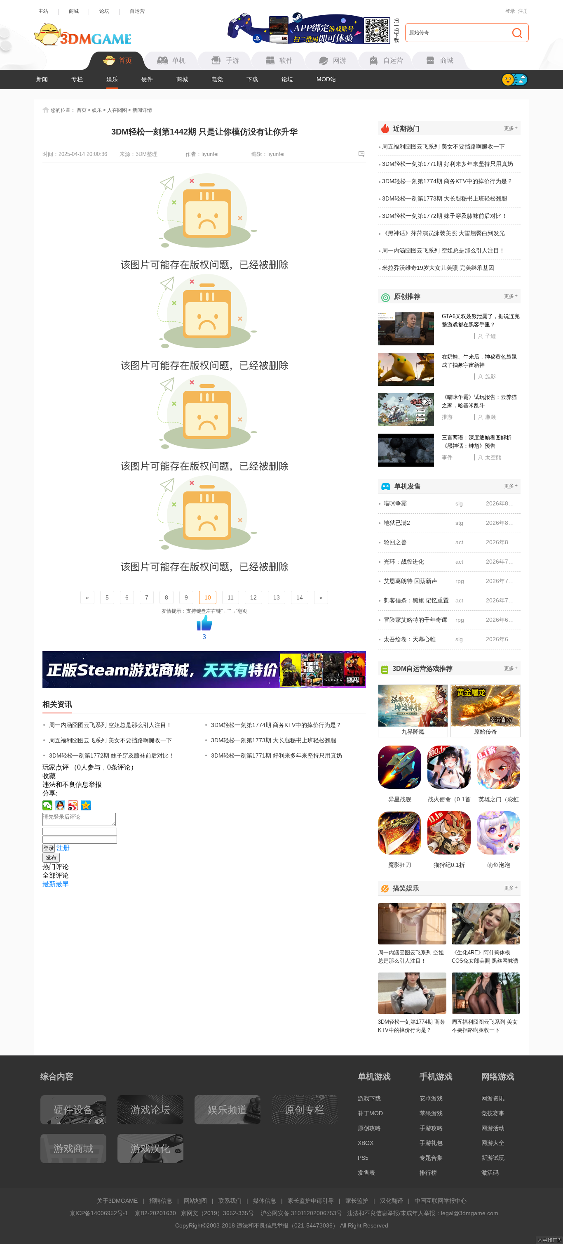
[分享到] (86, 805)
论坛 (104, 11)
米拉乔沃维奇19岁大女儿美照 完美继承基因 (438, 267)
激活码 (490, 1172)
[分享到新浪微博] (73, 805)
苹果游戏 (431, 1113)
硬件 (147, 79)
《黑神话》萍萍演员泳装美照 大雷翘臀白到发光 (443, 233)
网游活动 (492, 1128)
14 (299, 597)
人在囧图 (117, 110)
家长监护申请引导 (311, 1200)
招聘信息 (160, 1200)
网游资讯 (492, 1098)
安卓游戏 (431, 1098)
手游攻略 (431, 1128)
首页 (82, 110)
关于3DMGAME (117, 1200)
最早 (62, 884)
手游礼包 (431, 1143)
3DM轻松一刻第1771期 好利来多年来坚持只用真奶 (276, 755)
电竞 (217, 79)
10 (207, 597)
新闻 (42, 79)
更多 (511, 128)
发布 (51, 858)
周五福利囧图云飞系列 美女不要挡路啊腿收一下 (110, 740)
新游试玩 (492, 1157)
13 (276, 597)
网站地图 (195, 1200)
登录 (510, 11)
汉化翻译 (391, 1200)
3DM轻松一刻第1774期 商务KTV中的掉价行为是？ (276, 725)
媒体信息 (264, 1200)
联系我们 (230, 1200)
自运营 (137, 11)
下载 (252, 79)
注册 (523, 11)
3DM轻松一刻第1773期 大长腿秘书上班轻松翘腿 (273, 740)
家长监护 (356, 1200)
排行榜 (428, 1172)
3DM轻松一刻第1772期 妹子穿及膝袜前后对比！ (111, 755)
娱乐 (112, 79)
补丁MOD (370, 1113)
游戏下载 (369, 1098)
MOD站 (326, 79)
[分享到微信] (47, 805)
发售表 (366, 1172)
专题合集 (431, 1157)
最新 (49, 884)
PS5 (363, 1157)
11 (231, 597)
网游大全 (492, 1143)
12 (253, 597)
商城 (74, 11)
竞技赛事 (492, 1113)
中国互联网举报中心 (441, 1200)
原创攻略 (369, 1128)
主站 (43, 11)
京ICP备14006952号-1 (99, 1213)
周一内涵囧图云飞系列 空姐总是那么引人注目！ (110, 725)
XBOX (365, 1143)
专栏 (77, 79)
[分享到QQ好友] (60, 805)
